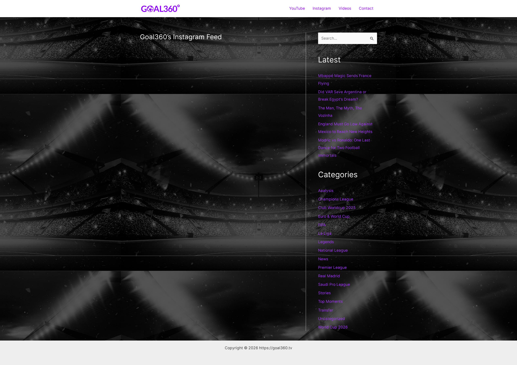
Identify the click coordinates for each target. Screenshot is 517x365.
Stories (324, 293)
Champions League (335, 199)
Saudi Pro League (334, 284)
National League (333, 250)
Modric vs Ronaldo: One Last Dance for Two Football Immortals (344, 148)
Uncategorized (331, 318)
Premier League (332, 267)
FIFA (322, 225)
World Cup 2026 (333, 327)
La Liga (324, 233)
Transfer (325, 310)
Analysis (325, 190)
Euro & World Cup (334, 216)
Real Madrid (329, 276)
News (323, 259)
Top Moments (330, 301)
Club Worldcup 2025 (337, 207)
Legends (326, 241)
